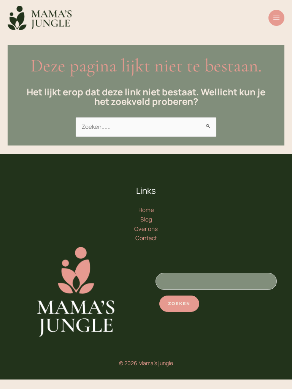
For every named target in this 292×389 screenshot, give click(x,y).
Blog (146, 219)
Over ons (146, 229)
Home (146, 210)
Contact (146, 238)
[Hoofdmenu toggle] (276, 18)
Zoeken (179, 303)
